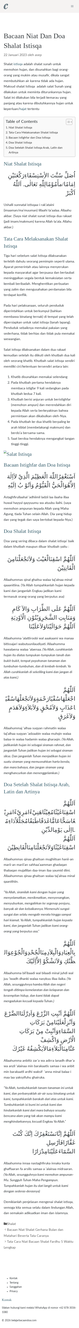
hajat (22, 109)
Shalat (11, 1224)
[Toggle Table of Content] (67, 122)
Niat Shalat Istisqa (20, 127)
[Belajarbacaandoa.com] (6, 6)
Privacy (14, 1291)
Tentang (14, 1283)
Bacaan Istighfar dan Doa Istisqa (29, 137)
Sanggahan (16, 1287)
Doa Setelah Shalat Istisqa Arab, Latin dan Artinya (35, 150)
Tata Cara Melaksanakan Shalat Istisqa (33, 132)
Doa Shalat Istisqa (20, 142)
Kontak (13, 1278)
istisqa (18, 64)
